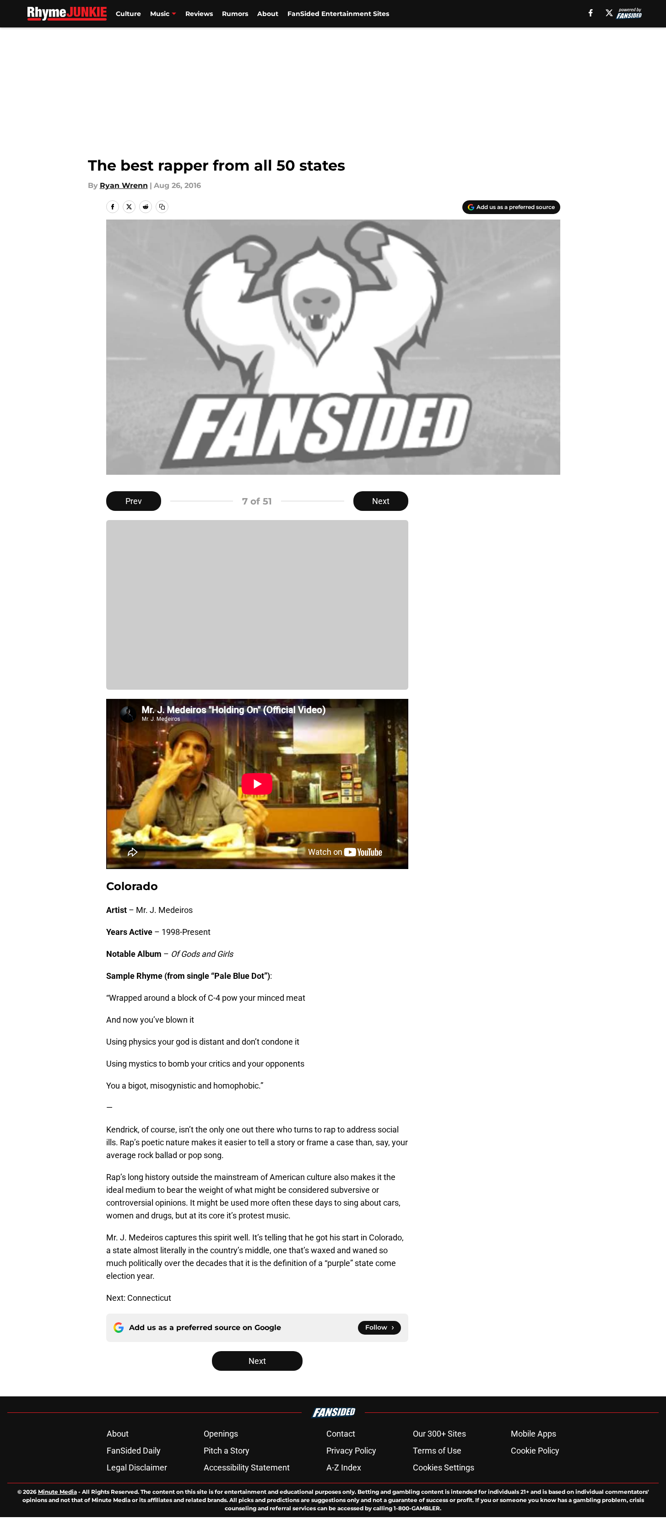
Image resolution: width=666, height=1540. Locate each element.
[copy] (162, 206)
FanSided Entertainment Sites (338, 14)
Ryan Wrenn (124, 185)
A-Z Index (343, 1467)
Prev (133, 501)
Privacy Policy (351, 1450)
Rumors (235, 14)
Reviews (199, 14)
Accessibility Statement (247, 1467)
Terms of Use (437, 1450)
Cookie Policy (535, 1450)
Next (381, 501)
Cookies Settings (443, 1467)
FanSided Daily (134, 1450)
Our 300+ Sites (439, 1433)
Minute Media (57, 1491)
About (267, 14)
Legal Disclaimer (137, 1467)
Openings (221, 1433)
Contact (340, 1433)
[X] (609, 12)
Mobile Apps (533, 1433)
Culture (128, 14)
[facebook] (591, 12)
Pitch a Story (226, 1450)
